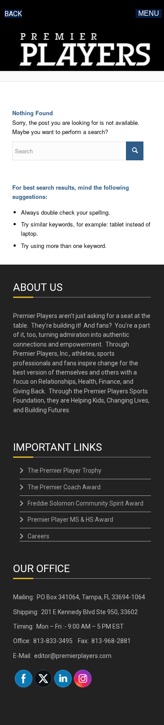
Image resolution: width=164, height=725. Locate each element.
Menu (148, 13)
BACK (13, 14)
